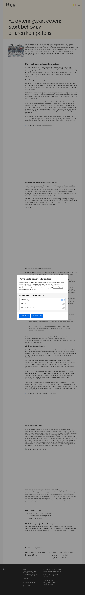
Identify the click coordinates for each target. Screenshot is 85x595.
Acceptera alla (37, 316)
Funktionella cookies (28, 304)
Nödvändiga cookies (28, 300)
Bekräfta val (25, 316)
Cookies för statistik (28, 308)
